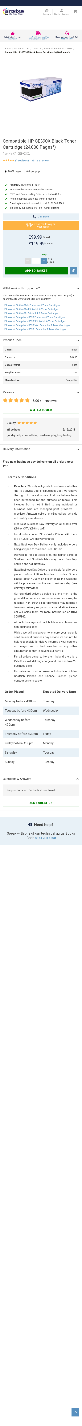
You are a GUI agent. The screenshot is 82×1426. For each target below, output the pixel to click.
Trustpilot (12, 39)
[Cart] (75, 11)
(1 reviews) (22, 160)
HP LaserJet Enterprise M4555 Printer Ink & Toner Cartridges (34, 317)
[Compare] (73, 271)
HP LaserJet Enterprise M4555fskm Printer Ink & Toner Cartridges (36, 325)
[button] (41, 88)
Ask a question (41, 802)
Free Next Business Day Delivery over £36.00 (38, 38)
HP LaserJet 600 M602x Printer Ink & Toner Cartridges (30, 313)
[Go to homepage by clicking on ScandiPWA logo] (13, 12)
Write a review (40, 160)
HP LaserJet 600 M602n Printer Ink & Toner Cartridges (31, 309)
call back (43, 217)
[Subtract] (28, 261)
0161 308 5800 (66, 39)
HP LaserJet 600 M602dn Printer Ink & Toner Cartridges (31, 305)
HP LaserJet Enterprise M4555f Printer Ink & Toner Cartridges (34, 321)
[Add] (44, 261)
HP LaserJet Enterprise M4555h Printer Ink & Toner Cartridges (34, 329)
